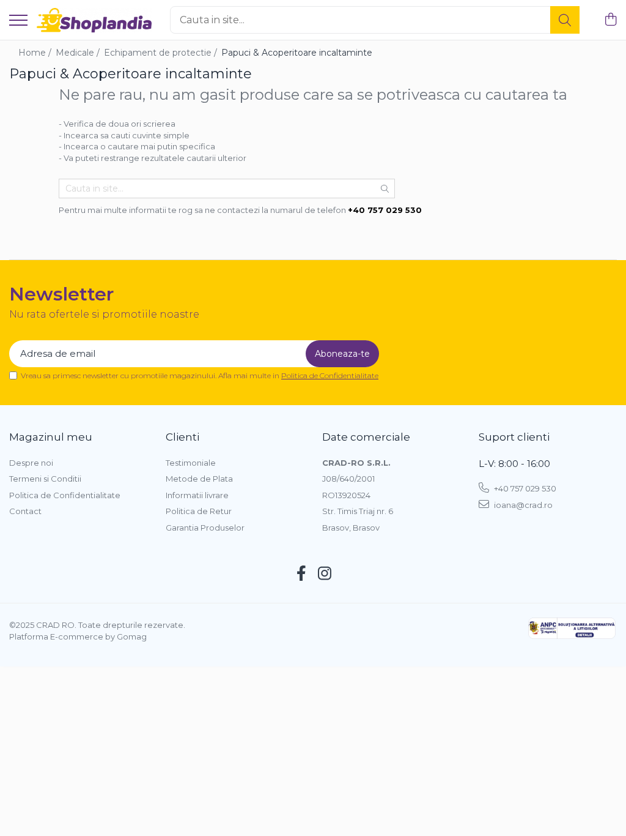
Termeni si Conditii (45, 478)
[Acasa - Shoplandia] (94, 20)
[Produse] (18, 21)
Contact (25, 511)
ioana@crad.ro (522, 505)
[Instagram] (325, 574)
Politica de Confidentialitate (329, 375)
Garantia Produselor (205, 527)
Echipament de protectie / (161, 52)
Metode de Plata (199, 478)
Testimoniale (191, 463)
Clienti (182, 437)
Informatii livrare (197, 495)
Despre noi (31, 463)
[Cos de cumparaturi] (610, 20)
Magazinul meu (50, 437)
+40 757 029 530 (524, 488)
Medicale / (79, 52)
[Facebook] (301, 574)
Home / (36, 52)
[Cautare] (565, 20)
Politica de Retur (199, 511)
